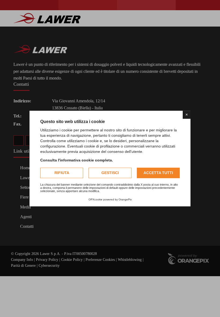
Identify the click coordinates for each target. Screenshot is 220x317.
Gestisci (110, 173)
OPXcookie (95, 199)
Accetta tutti (158, 173)
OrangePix (125, 199)
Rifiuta (61, 173)
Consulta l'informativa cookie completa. (76, 160)
